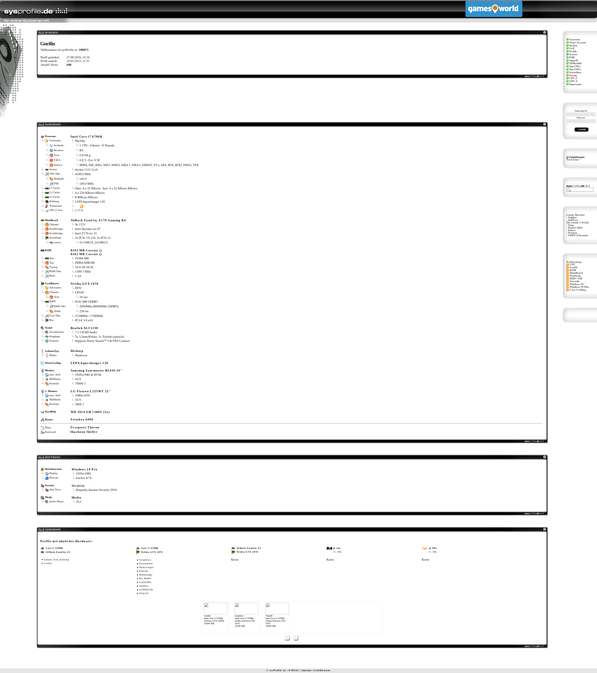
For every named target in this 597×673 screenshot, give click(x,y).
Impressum (575, 84)
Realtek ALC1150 (84, 328)
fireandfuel (146, 563)
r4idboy (144, 586)
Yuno (571, 225)
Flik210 (144, 593)
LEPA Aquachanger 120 (90, 201)
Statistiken (575, 72)
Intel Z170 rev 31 (86, 233)
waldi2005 (145, 582)
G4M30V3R (146, 589)
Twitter (573, 54)
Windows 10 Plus (579, 287)
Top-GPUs (575, 69)
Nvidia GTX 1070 (85, 283)
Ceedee (48, 563)
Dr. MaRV (145, 578)
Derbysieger (146, 567)
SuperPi (573, 60)
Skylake (80, 140)
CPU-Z (573, 78)
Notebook (575, 275)
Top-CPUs (575, 66)
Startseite (574, 39)
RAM (573, 270)
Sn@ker (572, 217)
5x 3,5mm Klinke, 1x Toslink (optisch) (99, 336)
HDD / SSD (576, 278)
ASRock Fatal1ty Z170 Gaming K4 (98, 220)
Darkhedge (145, 574)
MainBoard (576, 273)
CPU (572, 264)
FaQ (571, 48)
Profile (573, 51)
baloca (572, 230)
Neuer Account (577, 42)
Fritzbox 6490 (82, 419)
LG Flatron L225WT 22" (91, 391)
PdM (572, 57)
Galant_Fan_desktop (56, 559)
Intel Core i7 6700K (87, 136)
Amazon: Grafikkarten (315, 670)
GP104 (79, 292)
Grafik (573, 267)
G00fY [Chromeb (578, 235)
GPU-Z (573, 81)
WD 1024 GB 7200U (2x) (90, 412)
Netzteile (575, 281)
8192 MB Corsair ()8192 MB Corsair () (86, 252)
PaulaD (143, 571)
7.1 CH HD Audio (86, 332)
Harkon (572, 233)
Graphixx (145, 560)
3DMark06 (575, 63)
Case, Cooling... (578, 289)
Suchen (573, 45)
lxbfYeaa (573, 220)
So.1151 (80, 224)
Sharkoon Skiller (83, 432)
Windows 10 (576, 284)
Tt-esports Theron (84, 427)
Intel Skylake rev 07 (88, 229)
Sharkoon (81, 355)
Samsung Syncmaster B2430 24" (96, 370)
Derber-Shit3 (575, 227)
